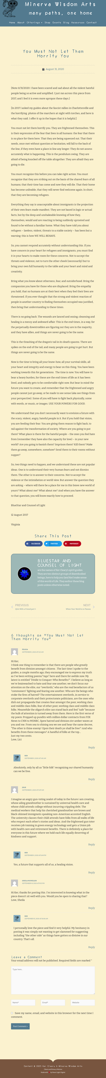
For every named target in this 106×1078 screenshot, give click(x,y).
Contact (92, 22)
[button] (34, 543)
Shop (47, 22)
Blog (66, 22)
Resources (77, 22)
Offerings (33, 22)
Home (12, 22)
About (21, 22)
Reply (91, 747)
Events (56, 22)
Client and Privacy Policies (53, 1069)
